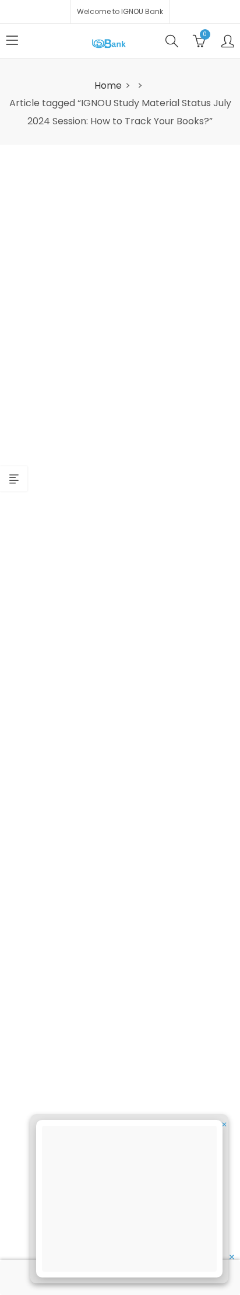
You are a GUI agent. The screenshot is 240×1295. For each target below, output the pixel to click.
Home (108, 85)
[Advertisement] (132, 1200)
